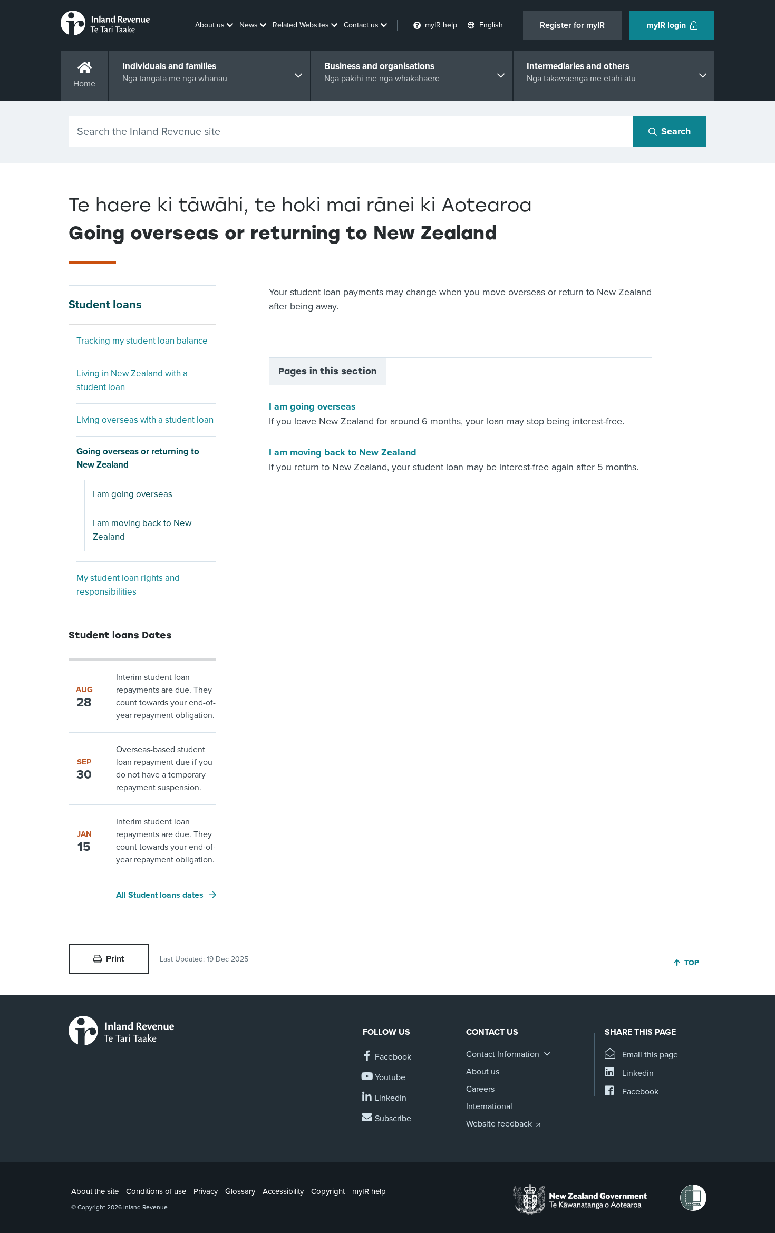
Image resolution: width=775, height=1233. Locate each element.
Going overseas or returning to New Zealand (137, 458)
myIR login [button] (666, 25)
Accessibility (283, 1191)
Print (115, 959)
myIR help (369, 1191)
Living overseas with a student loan (145, 419)
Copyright (328, 1191)
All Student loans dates (160, 895)
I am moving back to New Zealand (142, 530)
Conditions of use (156, 1191)
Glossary (240, 1191)
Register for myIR (572, 25)
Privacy (205, 1191)
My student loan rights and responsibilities (128, 584)
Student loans (105, 305)
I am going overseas (132, 494)
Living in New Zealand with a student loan (132, 380)
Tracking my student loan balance (142, 340)
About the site (95, 1191)
